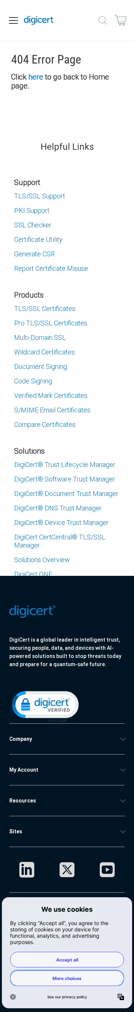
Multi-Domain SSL (40, 337)
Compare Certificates (45, 424)
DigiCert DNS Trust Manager (58, 508)
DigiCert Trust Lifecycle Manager (64, 464)
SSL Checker (32, 225)
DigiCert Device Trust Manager (61, 522)
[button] (44, 705)
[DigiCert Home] (39, 20)
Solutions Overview (42, 559)
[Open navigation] (13, 20)
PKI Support (32, 210)
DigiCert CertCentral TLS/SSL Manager (59, 541)
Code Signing (33, 381)
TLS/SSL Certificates (45, 308)
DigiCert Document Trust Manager (66, 493)
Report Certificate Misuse (51, 268)
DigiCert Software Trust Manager (64, 479)
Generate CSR (34, 254)
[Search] (102, 20)
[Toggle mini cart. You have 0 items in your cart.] (120, 20)
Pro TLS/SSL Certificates (50, 323)
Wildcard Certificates (44, 352)
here (35, 76)
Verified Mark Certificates (50, 395)
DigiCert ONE (33, 574)
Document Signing (40, 366)
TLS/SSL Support (39, 196)
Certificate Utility (38, 239)
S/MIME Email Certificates (52, 410)
